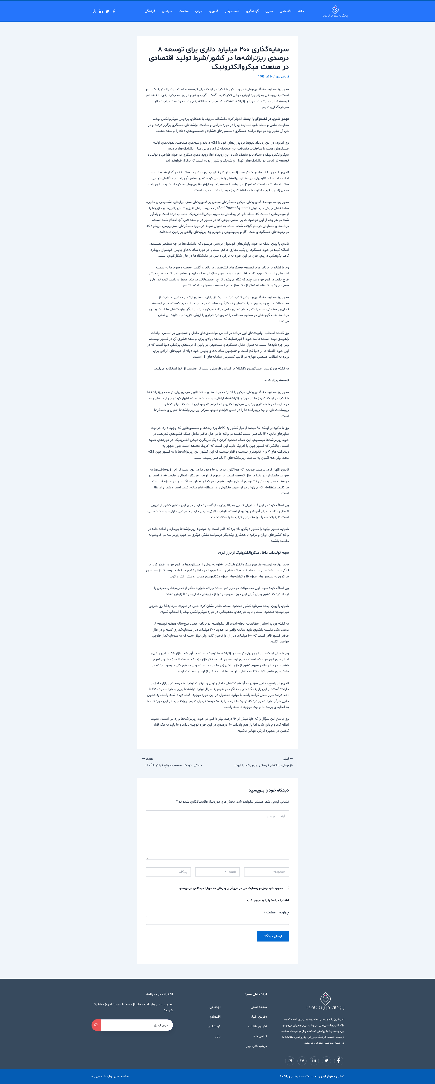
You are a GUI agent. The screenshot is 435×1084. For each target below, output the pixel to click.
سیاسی (167, 11)
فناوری (213, 11)
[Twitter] (108, 11)
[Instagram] (90, 11)
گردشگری (252, 11)
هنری (269, 11)
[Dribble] (95, 11)
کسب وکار (232, 11)
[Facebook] (115, 11)
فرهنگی (150, 11)
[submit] (96, 1025)
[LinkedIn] (102, 11)
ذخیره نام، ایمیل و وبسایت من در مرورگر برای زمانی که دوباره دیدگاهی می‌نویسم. (231, 888)
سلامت (183, 11)
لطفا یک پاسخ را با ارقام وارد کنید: (267, 900)
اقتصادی (285, 11)
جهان (199, 11)
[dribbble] (302, 1060)
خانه (301, 11)
